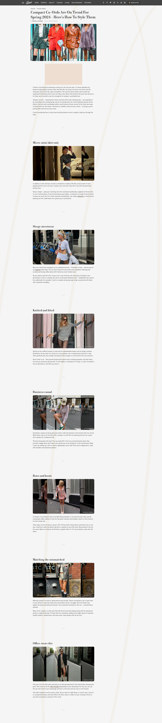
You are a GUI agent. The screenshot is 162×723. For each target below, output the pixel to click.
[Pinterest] (107, 3)
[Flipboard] (111, 3)
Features (87, 3)
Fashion (60, 3)
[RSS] (125, 3)
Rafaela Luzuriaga (37, 21)
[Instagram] (114, 3)
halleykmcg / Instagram (88, 512)
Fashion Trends (41, 8)
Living (67, 3)
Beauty (51, 3)
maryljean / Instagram (88, 679)
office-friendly (54, 687)
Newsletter (135, 3)
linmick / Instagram (89, 263)
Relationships (77, 3)
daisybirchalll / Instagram (87, 596)
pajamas (38, 270)
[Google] (121, 3)
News (37, 3)
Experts (44, 3)
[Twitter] (118, 3)
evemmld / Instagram (88, 428)
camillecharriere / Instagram (87, 346)
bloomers (81, 196)
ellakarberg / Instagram (88, 179)
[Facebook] (103, 3)
